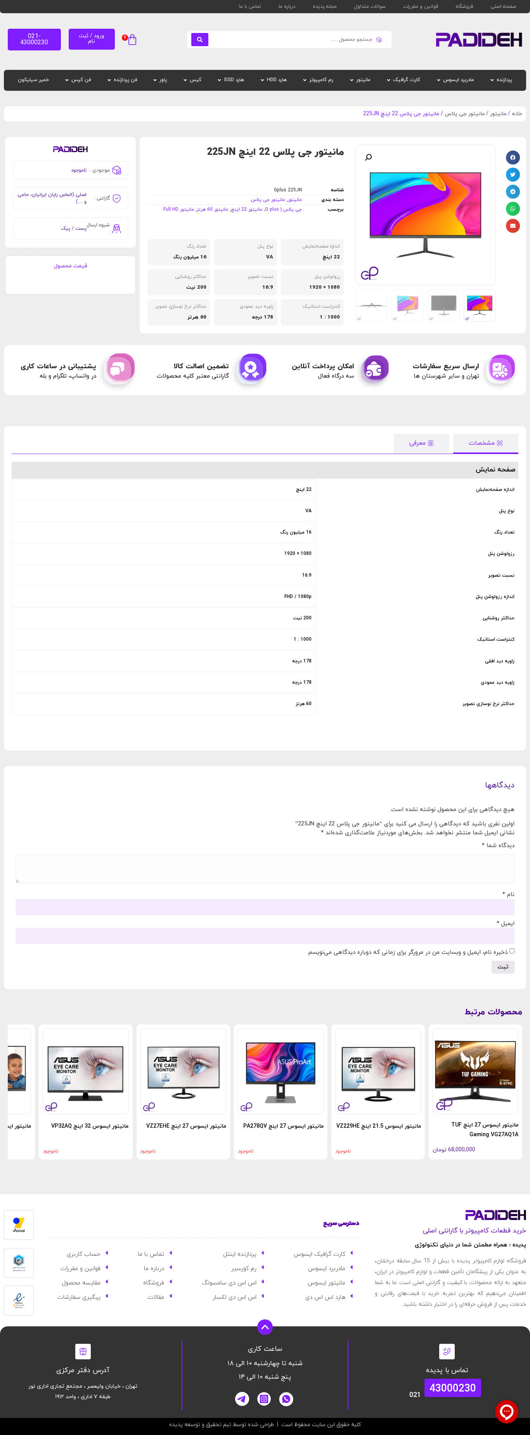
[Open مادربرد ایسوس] (438, 80)
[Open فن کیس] (66, 80)
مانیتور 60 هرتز (212, 209)
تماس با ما (250, 6)
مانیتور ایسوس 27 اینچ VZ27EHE (186, 1126)
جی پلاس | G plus (283, 209)
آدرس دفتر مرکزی (82, 1370)
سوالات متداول (370, 6)
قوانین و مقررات (420, 6)
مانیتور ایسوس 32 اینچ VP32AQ (89, 1126)
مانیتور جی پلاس (465, 114)
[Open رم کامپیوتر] (304, 80)
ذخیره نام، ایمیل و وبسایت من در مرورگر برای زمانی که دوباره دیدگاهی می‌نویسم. (407, 952)
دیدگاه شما (498, 846)
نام (508, 895)
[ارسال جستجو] (199, 39)
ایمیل (505, 924)
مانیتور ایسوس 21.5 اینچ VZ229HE (378, 1126)
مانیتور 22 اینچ (246, 209)
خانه (517, 114)
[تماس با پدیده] (447, 1351)
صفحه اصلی (503, 6)
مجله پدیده (325, 6)
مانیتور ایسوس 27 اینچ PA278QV (283, 1126)
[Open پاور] (155, 80)
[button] (130, 40)
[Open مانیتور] (351, 80)
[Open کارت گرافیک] (388, 80)
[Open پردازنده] (492, 80)
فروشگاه (464, 6)
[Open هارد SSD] (219, 80)
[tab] (485, 444)
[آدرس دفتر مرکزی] (83, 1351)
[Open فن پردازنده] (109, 80)
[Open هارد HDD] (262, 80)
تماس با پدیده (447, 1370)
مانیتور (498, 114)
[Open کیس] (185, 80)
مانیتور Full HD (178, 209)
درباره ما (287, 6)
